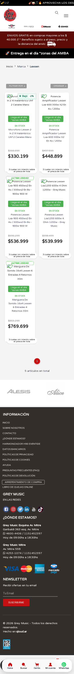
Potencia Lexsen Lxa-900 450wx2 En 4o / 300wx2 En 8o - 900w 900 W (20, 220)
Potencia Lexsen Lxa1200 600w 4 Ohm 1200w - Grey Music (54, 220)
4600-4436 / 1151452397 (23, 533)
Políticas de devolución (19, 475)
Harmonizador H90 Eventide (21, 443)
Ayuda (7, 465)
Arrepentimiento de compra (23, 482)
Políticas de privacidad (18, 454)
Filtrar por (16, 86)
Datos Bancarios (14, 449)
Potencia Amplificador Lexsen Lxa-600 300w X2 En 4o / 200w (54, 135)
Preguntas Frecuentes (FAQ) (21, 470)
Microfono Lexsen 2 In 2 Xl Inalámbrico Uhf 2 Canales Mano (20, 133)
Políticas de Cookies (16, 459)
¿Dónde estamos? (14, 438)
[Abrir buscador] (56, 12)
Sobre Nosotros (13, 428)
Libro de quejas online (18, 487)
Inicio (9, 66)
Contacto (9, 433)
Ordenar (58, 86)
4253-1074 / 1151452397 (23, 553)
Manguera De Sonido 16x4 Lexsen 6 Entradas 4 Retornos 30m (20, 305)
